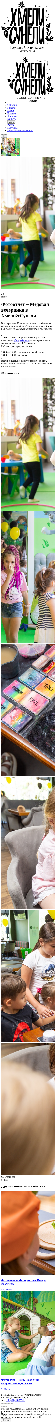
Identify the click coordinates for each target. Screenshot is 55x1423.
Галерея (11, 107)
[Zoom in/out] (11, 1403)
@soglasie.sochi (21, 340)
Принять (6, 1420)
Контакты (12, 127)
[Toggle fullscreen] (8, 1403)
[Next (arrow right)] (5, 1406)
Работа (10, 125)
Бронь (11, 122)
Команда (11, 113)
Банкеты (11, 119)
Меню (10, 110)
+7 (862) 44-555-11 (15, 1400)
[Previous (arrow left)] (2, 1406)
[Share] (5, 1403)
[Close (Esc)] (2, 1403)
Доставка (12, 116)
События (12, 105)
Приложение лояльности (20, 130)
